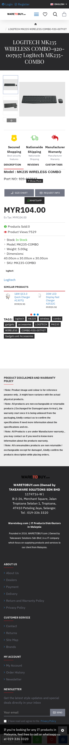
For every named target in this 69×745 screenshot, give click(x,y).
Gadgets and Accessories (19, 336)
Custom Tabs (53, 164)
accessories (24, 324)
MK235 (55, 324)
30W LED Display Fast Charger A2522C (52, 298)
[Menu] (36, 14)
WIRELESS (11, 330)
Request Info (52, 192)
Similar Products (16, 287)
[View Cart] (64, 14)
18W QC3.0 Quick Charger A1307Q (22, 297)
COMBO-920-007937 (33, 330)
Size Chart (21, 192)
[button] (11, 78)
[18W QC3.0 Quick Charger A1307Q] (8, 295)
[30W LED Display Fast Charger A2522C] (39, 295)
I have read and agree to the (31, 721)
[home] (35, 24)
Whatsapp (36, 200)
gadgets (9, 324)
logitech (19, 318)
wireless (44, 318)
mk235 (32, 318)
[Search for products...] (54, 14)
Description (12, 164)
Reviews (33, 164)
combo (57, 318)
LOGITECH (41, 324)
